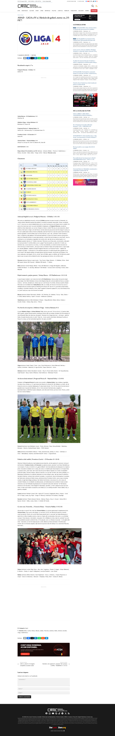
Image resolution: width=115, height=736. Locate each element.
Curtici (29, 630)
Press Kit (75, 716)
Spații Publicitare (82, 716)
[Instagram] (89, 1)
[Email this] (25, 58)
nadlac (42, 630)
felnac (33, 630)
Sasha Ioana (86, 31)
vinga (19, 632)
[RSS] (69, 713)
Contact (70, 716)
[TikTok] (93, 1)
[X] (91, 1)
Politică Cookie (59, 716)
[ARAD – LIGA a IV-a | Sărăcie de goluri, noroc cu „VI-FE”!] (44, 25)
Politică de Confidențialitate (48, 716)
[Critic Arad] (30, 6)
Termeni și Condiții (36, 716)
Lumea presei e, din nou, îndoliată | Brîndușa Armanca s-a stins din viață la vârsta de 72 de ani (85, 51)
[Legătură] (96, 6)
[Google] (96, 1)
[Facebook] (86, 1)
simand (60, 630)
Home (19, 14)
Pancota (46, 630)
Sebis (55, 630)
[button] (92, 6)
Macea (37, 630)
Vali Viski (34, 55)
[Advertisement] (44, 94)
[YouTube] (88, 1)
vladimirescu (24, 632)
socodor (64, 630)
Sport (22, 14)
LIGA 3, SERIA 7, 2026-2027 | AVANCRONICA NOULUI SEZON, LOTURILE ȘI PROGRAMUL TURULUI (84, 115)
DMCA (65, 716)
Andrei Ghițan (60, 730)
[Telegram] (95, 1)
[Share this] (28, 58)
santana (51, 630)
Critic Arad (85, 53)
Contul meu (90, 716)
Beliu (25, 630)
